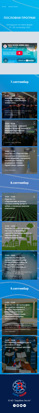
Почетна (4, 6)
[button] (19, 132)
